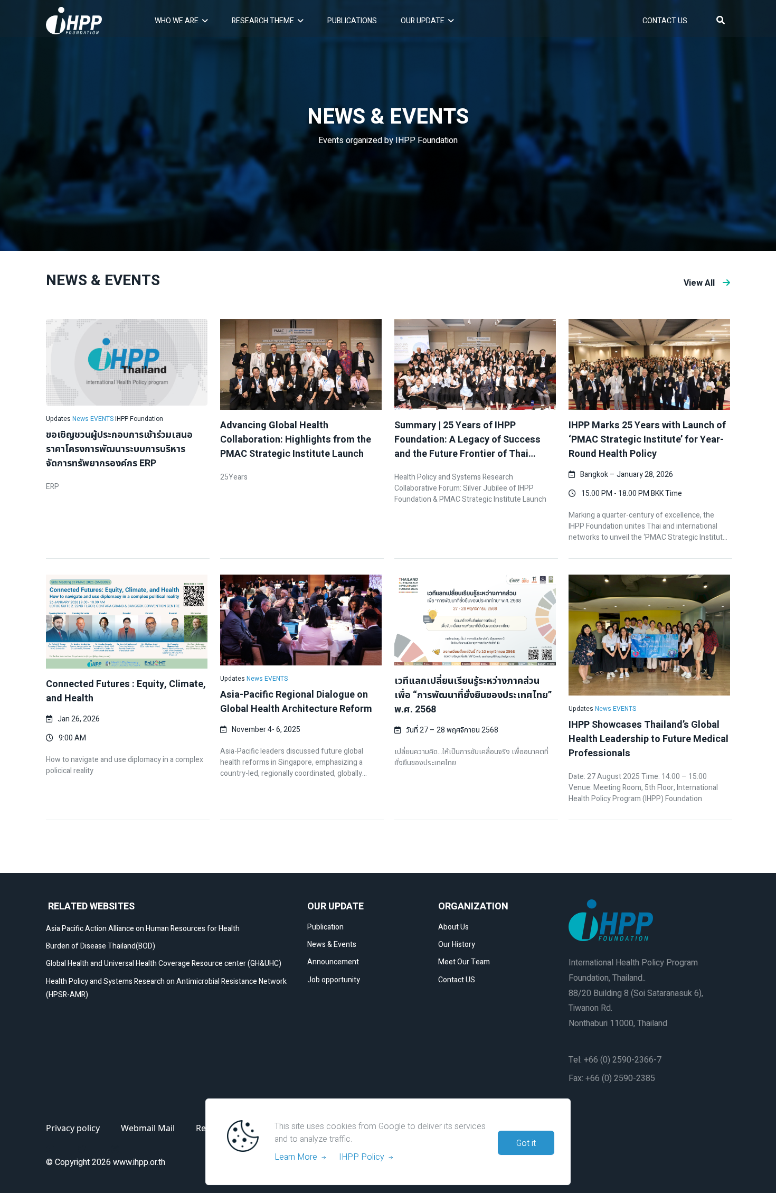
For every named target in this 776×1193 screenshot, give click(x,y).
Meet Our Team (464, 961)
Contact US (456, 979)
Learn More (298, 1157)
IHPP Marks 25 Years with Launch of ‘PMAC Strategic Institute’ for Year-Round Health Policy (647, 439)
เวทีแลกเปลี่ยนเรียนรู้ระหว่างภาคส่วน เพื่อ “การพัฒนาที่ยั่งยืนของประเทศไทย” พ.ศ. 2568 (473, 695)
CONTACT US (664, 20)
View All (699, 283)
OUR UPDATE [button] (422, 20)
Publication (325, 927)
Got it (526, 1143)
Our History (456, 944)
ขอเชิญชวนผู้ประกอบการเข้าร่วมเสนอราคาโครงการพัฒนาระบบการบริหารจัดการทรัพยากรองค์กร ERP (119, 449)
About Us (453, 927)
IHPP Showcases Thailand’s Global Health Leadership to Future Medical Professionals (648, 739)
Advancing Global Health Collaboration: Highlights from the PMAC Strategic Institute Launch (295, 439)
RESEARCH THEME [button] (263, 20)
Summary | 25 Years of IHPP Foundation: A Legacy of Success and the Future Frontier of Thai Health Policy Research (467, 446)
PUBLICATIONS (352, 20)
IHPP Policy (364, 1157)
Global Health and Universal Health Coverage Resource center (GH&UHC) (163, 963)
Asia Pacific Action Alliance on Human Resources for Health (143, 928)
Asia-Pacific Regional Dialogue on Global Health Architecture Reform (296, 702)
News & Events (331, 944)
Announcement (333, 961)
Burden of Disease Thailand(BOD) (100, 946)
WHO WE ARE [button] (176, 20)
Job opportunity (333, 979)
